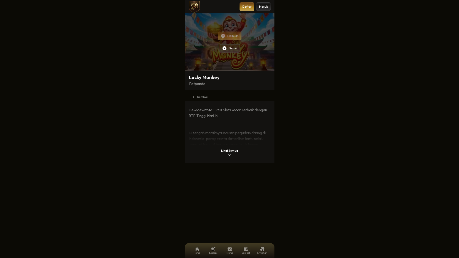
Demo (233, 48)
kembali (202, 97)
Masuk (263, 6)
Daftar (246, 6)
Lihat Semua (229, 150)
